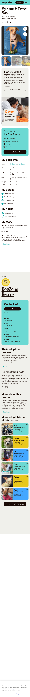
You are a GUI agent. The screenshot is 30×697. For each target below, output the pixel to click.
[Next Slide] (26, 40)
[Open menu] (26, 2)
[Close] (28, 683)
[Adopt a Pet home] (7, 2)
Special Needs (7, 471)
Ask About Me (16, 152)
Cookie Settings (15, 694)
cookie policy (13, 689)
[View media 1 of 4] (6, 61)
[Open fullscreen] (25, 34)
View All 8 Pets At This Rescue (15, 504)
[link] (3, 22)
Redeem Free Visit (15, 89)
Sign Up (19, 2)
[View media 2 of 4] (16, 61)
